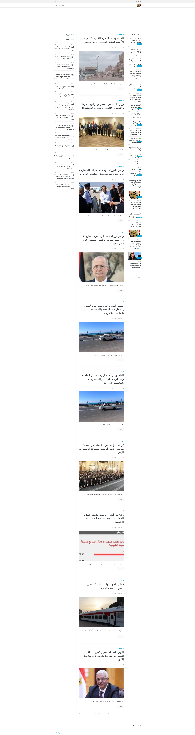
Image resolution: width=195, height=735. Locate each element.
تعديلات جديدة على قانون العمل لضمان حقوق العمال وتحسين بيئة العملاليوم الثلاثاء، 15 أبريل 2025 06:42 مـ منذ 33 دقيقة (135, 75)
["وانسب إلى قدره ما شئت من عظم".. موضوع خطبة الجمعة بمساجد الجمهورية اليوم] (101, 476)
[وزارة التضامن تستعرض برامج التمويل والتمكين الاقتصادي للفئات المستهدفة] (101, 131)
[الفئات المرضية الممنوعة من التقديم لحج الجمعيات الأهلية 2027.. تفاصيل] (134, 256)
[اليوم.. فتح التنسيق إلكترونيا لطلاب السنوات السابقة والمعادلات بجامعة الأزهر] (101, 683)
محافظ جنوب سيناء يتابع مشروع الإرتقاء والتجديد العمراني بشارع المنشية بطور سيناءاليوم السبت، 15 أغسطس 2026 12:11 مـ (64, 106)
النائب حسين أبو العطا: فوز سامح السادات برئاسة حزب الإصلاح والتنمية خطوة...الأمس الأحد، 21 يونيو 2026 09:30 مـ (135, 245)
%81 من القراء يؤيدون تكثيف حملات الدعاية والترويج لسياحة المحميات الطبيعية (103, 518)
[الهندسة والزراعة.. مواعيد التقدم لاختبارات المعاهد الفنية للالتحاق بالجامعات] (134, 124)
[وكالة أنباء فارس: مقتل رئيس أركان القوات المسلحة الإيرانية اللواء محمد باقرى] (134, 41)
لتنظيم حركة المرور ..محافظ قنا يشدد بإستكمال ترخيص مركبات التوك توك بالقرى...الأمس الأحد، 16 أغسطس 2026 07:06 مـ (64, 77)
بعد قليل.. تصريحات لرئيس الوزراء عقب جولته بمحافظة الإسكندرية (134, 149)
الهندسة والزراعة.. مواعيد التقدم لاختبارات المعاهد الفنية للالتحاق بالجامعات (135, 132)
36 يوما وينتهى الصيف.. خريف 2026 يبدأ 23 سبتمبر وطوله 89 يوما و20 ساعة (64, 48)
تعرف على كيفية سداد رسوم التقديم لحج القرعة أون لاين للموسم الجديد (65, 95)
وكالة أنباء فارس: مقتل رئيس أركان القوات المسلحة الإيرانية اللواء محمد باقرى (136, 52)
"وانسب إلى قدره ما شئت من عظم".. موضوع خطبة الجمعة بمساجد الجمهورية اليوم (101, 449)
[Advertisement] (97, 19)
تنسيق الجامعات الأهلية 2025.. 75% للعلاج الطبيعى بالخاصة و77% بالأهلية (135, 224)
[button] (55, 1)
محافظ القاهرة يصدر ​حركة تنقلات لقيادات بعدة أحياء (64, 57)
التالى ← (91, 713)
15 (95, 713)
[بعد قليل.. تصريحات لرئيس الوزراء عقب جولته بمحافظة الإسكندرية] (134, 140)
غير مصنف (121, 34)
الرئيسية (61, 5)
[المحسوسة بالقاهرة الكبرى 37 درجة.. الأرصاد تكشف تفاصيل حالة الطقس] (101, 65)
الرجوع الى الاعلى (58, 732)
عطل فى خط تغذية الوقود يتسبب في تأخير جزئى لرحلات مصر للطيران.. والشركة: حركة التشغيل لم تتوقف (135, 184)
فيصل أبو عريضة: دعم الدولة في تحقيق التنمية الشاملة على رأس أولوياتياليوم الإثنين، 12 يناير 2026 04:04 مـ (135, 206)
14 (99, 713)
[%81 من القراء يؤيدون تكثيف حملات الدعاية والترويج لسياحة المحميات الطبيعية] (101, 545)
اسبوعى (72, 39)
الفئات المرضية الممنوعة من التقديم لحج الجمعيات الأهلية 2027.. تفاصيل (135, 265)
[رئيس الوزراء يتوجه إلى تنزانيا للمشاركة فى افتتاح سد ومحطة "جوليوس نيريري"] (101, 197)
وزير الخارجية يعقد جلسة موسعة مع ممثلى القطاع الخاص (64, 87)
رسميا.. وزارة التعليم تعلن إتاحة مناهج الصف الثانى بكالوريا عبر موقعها (65, 186)
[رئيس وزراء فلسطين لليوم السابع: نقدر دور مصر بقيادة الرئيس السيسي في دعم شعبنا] (101, 267)
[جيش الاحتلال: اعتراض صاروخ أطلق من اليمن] (134, 156)
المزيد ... (120, 88)
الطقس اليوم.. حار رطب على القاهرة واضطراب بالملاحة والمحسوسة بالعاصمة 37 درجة (103, 379)
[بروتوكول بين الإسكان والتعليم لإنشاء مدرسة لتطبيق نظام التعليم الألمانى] (134, 107)
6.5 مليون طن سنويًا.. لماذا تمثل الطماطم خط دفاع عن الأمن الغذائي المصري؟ (65, 66)
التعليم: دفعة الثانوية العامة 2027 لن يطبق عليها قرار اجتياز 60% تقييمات (65, 117)
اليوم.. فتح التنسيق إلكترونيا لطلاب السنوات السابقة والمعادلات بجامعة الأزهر (104, 656)
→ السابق (121, 713)
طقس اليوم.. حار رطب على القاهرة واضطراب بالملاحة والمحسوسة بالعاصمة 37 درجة (103, 309)
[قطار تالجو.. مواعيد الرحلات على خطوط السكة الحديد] (101, 611)
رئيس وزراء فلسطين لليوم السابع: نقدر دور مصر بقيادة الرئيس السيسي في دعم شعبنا (102, 240)
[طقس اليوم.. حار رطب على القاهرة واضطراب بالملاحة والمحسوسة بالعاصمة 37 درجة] (101, 336)
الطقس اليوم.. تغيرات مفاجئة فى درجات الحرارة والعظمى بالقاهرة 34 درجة (64, 146)
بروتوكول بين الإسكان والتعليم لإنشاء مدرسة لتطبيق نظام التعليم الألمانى (135, 115)
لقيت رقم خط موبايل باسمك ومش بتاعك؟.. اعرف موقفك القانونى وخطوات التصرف (64, 156)
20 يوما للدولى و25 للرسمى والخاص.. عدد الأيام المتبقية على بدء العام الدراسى (65, 127)
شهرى (67, 39)
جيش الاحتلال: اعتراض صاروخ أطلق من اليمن (136, 162)
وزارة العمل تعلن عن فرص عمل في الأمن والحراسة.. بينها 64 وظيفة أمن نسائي (64, 166)
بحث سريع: (138, 274)
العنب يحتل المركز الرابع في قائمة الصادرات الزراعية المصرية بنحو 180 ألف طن (64, 137)
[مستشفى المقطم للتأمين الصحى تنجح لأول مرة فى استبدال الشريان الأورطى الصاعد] (134, 88)
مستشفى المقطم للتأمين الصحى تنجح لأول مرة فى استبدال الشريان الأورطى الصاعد (135, 98)
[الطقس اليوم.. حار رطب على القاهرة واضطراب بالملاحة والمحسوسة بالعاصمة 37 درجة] (101, 406)
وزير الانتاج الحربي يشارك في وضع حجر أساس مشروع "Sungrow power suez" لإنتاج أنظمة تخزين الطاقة (64, 176)
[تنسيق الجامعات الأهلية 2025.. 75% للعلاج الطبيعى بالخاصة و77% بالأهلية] (134, 216)
